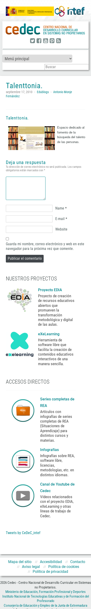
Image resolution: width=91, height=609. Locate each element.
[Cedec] (45, 29)
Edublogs (43, 92)
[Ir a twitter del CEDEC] (32, 41)
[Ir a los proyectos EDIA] (19, 299)
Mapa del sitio (20, 562)
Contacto (77, 562)
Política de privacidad (50, 571)
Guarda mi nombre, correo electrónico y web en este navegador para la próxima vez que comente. (45, 246)
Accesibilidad (51, 562)
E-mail (60, 219)
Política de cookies (63, 566)
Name (59, 208)
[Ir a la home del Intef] (69, 11)
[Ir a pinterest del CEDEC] (52, 41)
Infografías (50, 450)
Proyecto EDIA (50, 290)
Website (61, 229)
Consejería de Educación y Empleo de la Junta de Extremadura (45, 605)
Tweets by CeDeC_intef (23, 533)
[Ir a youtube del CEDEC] (45, 41)
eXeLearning (49, 334)
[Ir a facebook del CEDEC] (39, 41)
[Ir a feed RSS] (58, 41)
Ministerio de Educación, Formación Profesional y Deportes (45, 592)
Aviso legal (31, 566)
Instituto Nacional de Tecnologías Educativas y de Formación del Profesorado (45, 598)
